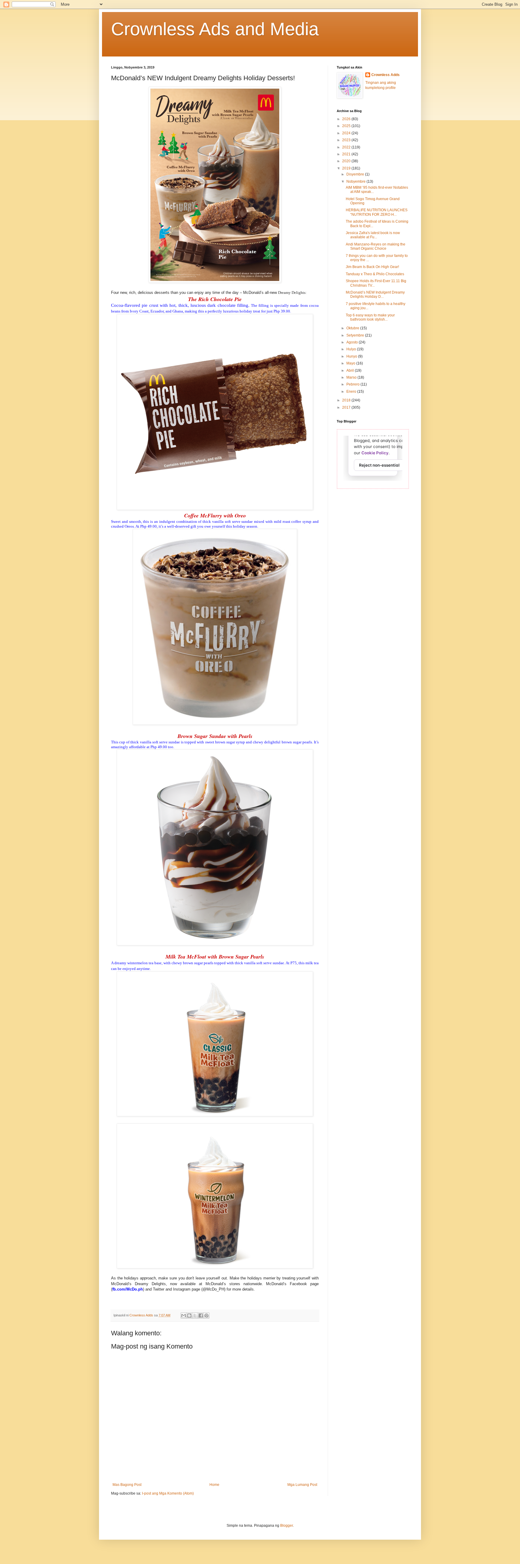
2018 (346, 400)
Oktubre (353, 328)
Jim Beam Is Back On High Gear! (372, 267)
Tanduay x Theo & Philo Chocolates (375, 274)
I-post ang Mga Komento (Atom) (168, 1493)
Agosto (352, 342)
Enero (351, 391)
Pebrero (353, 384)
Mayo (351, 363)
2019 (346, 168)
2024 (346, 133)
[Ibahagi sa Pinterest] (206, 1315)
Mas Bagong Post (127, 1485)
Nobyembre (356, 181)
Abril (350, 370)
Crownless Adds (385, 75)
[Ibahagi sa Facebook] (201, 1315)
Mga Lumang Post (302, 1485)
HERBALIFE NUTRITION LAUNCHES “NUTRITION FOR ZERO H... (376, 212)
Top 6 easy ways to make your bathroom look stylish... (370, 317)
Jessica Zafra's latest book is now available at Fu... (373, 235)
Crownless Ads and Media (215, 29)
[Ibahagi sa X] (195, 1315)
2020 (346, 161)
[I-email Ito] (184, 1315)
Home (214, 1485)
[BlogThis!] (189, 1315)
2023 (346, 140)
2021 (346, 154)
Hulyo (351, 349)
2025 (346, 126)
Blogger (286, 1525)
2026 (346, 119)
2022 (346, 147)
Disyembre (355, 174)
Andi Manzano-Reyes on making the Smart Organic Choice (375, 246)
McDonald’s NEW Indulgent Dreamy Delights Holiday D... (375, 294)
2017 (346, 407)
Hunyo (352, 356)
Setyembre (355, 335)
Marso (352, 377)
